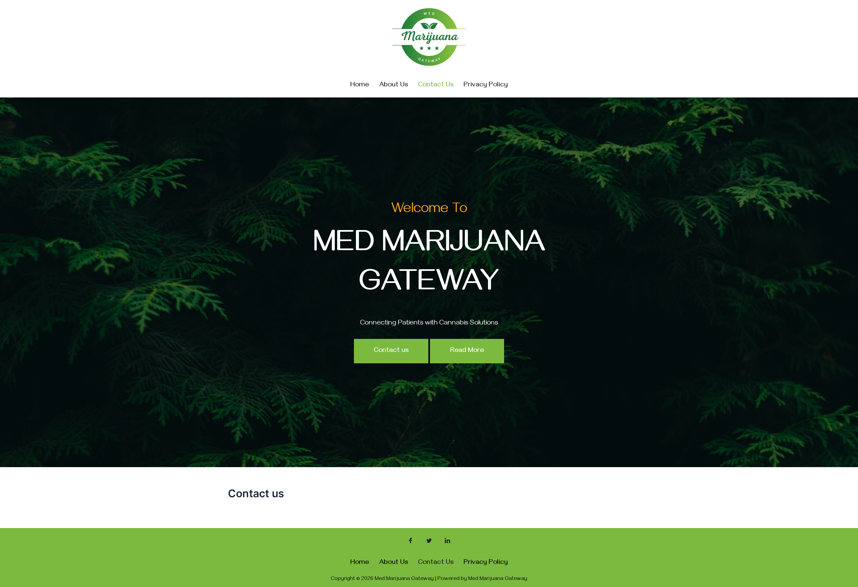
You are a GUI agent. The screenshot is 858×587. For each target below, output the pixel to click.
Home (359, 85)
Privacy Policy (486, 85)
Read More (467, 351)
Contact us (435, 85)
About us (393, 85)
